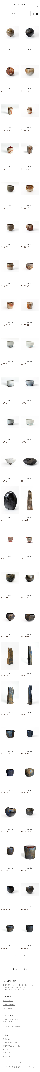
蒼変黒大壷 (24, 792)
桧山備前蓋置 (25, 325)
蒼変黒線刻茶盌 (6, 909)
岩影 (2, 91)
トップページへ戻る (20, 969)
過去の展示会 (7, 1009)
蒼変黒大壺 (5, 831)
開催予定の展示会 (9, 1004)
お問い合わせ (7, 1039)
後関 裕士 (10, 50)
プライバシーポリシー (10, 1042)
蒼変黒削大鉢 (25, 637)
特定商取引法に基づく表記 (11, 1046)
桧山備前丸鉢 (25, 91)
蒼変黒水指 (5, 870)
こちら (16, 987)
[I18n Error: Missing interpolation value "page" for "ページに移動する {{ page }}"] (24, 955)
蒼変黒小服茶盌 (26, 831)
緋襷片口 (23, 559)
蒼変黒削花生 (5, 676)
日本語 (19, 1062)
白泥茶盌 (4, 364)
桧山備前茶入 (25, 130)
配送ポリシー (7, 1056)
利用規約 (6, 1049)
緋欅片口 (4, 559)
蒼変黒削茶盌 (5, 753)
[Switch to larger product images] (33, 13)
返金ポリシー (7, 1053)
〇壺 (2, 52)
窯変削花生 (24, 520)
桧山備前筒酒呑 (6, 130)
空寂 (22, 481)
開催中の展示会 (8, 1000)
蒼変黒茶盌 (24, 909)
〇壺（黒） (24, 52)
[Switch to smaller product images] (37, 13)
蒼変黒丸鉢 (5, 598)
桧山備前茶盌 (5, 208)
